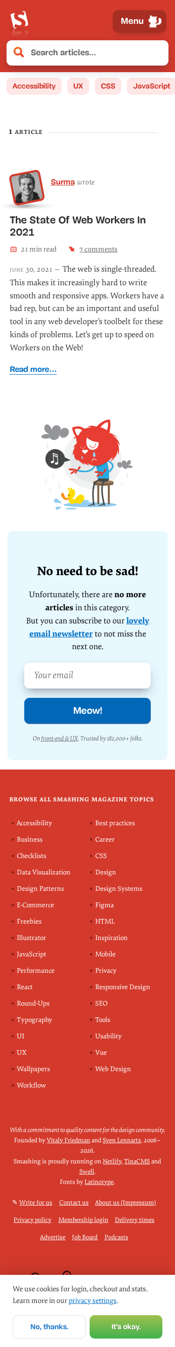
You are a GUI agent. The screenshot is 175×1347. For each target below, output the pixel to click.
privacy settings (93, 1300)
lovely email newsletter (89, 627)
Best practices (115, 823)
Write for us (35, 1202)
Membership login (83, 1220)
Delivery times (134, 1220)
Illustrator (31, 938)
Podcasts (116, 1237)
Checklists (31, 856)
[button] (156, 53)
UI (20, 1036)
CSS (108, 86)
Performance (36, 971)
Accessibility (34, 86)
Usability (108, 1036)
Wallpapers (33, 1069)
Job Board (85, 1237)
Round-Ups (33, 1003)
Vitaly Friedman (68, 1140)
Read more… (33, 369)
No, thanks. (49, 1327)
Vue (101, 1053)
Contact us (74, 1202)
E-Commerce (35, 905)
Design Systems (118, 889)
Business (29, 840)
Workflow (31, 1085)
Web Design (113, 1069)
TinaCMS (137, 1161)
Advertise (52, 1237)
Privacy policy (32, 1220)
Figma (104, 905)
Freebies (29, 921)
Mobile (105, 954)
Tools (102, 1020)
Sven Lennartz (122, 1140)
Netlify (112, 1161)
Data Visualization (43, 872)
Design (105, 872)
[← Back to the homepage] (19, 21)
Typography (34, 1020)
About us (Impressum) (125, 1202)
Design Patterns (40, 889)
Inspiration (111, 938)
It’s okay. (126, 1327)
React (25, 987)
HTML (105, 921)
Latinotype (98, 1182)
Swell (86, 1172)
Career (105, 840)
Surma (63, 182)
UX (78, 86)
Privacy (106, 971)
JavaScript (31, 954)
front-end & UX (59, 738)
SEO (101, 1003)
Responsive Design (122, 987)
